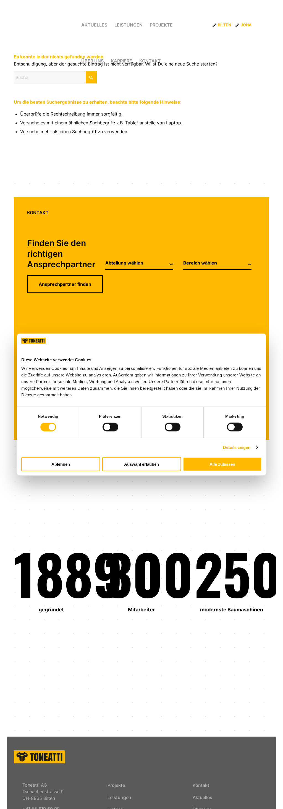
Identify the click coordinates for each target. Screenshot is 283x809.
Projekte (116, 785)
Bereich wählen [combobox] (200, 263)
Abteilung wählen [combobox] (124, 263)
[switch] (110, 427)
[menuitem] (94, 25)
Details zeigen (236, 447)
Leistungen (119, 797)
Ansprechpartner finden (65, 284)
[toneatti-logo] (39, 756)
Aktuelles (202, 797)
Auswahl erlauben (141, 464)
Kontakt (201, 785)
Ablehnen (60, 464)
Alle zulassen (222, 464)
